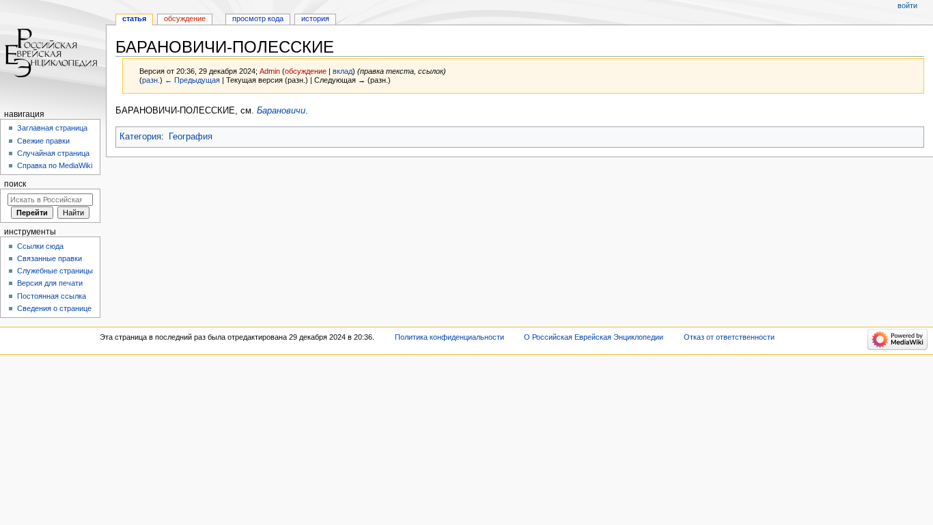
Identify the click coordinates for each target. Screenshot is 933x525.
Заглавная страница (52, 128)
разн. (151, 80)
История (315, 18)
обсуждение (305, 71)
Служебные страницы (55, 271)
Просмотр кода (257, 18)
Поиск (15, 184)
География (190, 137)
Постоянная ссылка (51, 296)
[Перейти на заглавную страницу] (53, 53)
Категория (140, 137)
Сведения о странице (54, 308)
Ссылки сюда (40, 246)
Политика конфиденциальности (449, 337)
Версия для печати (50, 283)
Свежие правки (43, 141)
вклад (342, 71)
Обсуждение (185, 18)
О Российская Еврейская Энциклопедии (593, 337)
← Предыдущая (192, 80)
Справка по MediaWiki (54, 165)
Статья (134, 18)
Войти (907, 5)
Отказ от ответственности (729, 337)
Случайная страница (53, 153)
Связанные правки (49, 258)
